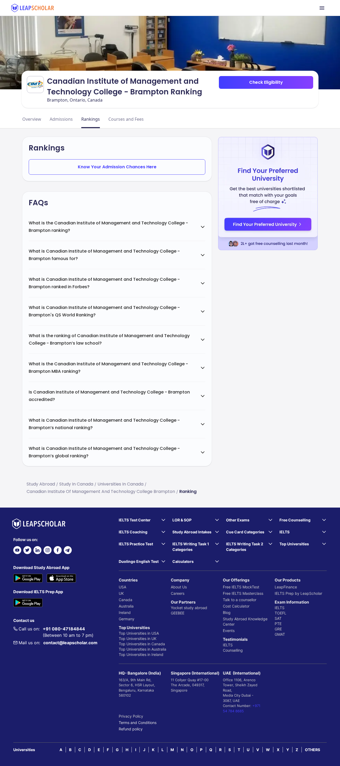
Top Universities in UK (137, 638)
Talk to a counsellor (239, 599)
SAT (278, 618)
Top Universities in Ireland (141, 654)
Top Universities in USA (139, 633)
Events (229, 630)
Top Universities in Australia (142, 649)
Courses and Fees (126, 119)
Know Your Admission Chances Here (117, 167)
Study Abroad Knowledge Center (245, 621)
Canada (125, 599)
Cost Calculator (236, 606)
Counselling (233, 650)
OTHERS (312, 749)
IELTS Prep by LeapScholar (298, 593)
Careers (177, 593)
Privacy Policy (131, 716)
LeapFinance (286, 587)
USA (122, 587)
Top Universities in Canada (142, 644)
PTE (278, 623)
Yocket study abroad (189, 607)
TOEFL (280, 613)
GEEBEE (177, 613)
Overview (31, 119)
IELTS (228, 645)
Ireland (125, 612)
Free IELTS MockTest (241, 587)
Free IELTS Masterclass (243, 593)
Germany (126, 619)
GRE (278, 629)
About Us (179, 587)
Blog (227, 612)
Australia (126, 606)
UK (121, 593)
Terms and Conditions (137, 722)
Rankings (90, 119)
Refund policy (131, 729)
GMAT (280, 634)
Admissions (61, 119)
